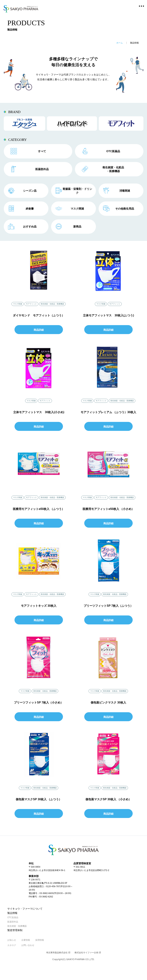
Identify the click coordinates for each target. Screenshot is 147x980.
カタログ (11, 945)
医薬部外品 (12, 921)
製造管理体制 (14, 930)
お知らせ (11, 940)
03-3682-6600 (46, 893)
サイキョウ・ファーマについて (24, 908)
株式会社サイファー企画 (88, 952)
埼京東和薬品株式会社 (58, 952)
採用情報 (39, 940)
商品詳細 (39, 329)
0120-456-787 (53, 886)
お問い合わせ (27, 945)
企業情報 (25, 940)
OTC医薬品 (12, 917)
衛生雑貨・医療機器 (17, 926)
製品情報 (12, 913)
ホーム (119, 43)
